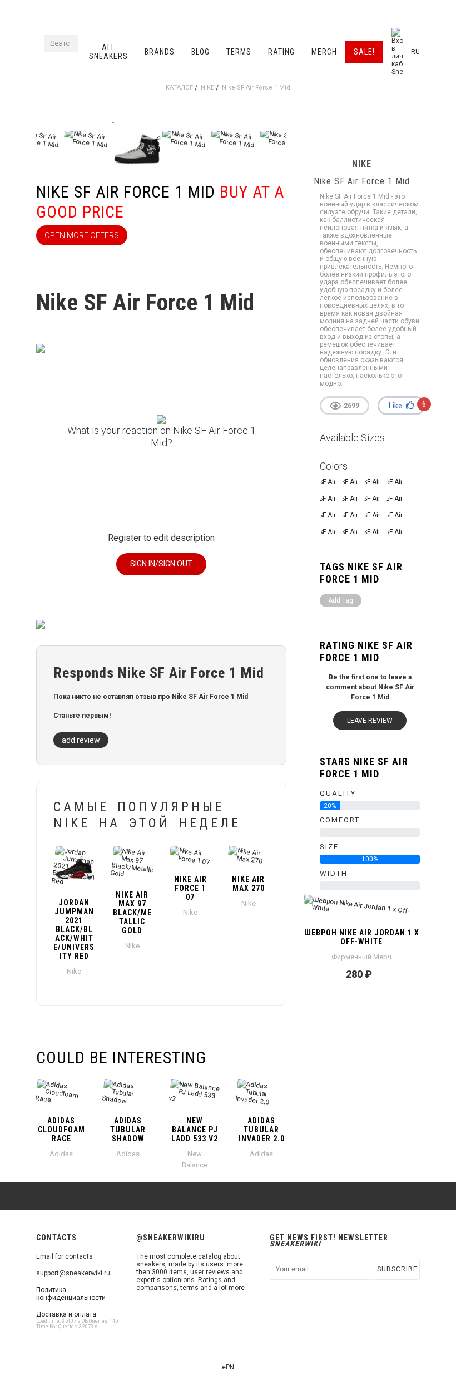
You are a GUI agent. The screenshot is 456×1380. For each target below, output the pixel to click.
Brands (160, 51)
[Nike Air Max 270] (249, 856)
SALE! (364, 51)
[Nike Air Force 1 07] (190, 856)
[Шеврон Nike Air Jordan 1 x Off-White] (361, 909)
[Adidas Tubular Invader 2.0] (261, 1093)
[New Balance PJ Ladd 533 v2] (195, 1093)
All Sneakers (108, 52)
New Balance (194, 1159)
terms (238, 51)
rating (281, 51)
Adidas (61, 1154)
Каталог (179, 87)
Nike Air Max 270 (248, 884)
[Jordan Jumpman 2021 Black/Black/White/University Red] (74, 867)
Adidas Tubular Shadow (128, 1129)
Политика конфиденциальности (71, 1294)
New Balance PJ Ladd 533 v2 (194, 1129)
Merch (324, 51)
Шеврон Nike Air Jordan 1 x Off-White (361, 937)
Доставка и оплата (66, 1314)
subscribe (397, 1269)
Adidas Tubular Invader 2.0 (262, 1129)
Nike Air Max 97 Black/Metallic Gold (132, 912)
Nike (207, 87)
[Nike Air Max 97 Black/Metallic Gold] (132, 863)
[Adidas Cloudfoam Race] (61, 1093)
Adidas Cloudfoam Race (61, 1129)
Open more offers (81, 235)
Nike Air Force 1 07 (190, 888)
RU (415, 52)
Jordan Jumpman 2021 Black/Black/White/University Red (74, 929)
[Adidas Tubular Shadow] (128, 1093)
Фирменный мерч (361, 957)
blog (200, 51)
